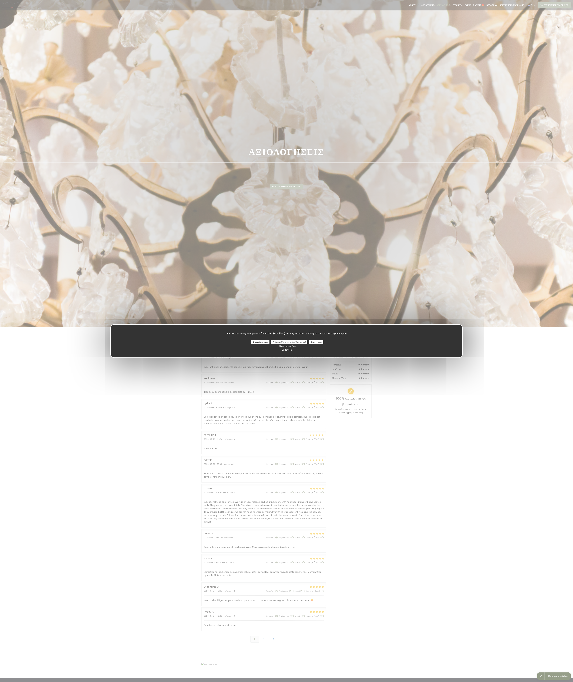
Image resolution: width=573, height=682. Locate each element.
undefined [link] (287, 349)
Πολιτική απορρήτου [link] (287, 346)
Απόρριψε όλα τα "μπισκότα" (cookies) (289, 342)
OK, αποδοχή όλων (260, 342)
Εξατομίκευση (316, 342)
